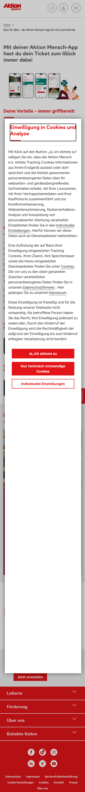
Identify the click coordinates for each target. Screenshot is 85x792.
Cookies (67, 266)
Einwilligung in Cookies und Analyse (43, 130)
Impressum (57, 292)
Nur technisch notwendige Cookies (43, 369)
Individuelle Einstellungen (43, 383)
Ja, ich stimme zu (43, 353)
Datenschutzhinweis (39, 287)
